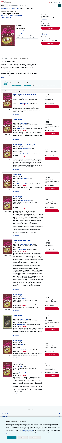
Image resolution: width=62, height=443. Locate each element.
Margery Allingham (16, 85)
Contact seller (16, 114)
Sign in (55, 2)
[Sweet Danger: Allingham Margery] (7, 308)
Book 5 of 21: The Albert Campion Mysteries (11, 15)
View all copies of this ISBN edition (24, 33)
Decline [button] (22, 437)
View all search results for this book (31, 402)
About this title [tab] (13, 58)
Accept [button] (11, 437)
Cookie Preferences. (28, 430)
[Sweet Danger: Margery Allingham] (7, 210)
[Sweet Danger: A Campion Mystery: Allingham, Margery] (7, 107)
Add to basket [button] (50, 28)
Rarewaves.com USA (22, 206)
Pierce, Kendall (27, 85)
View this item (44, 19)
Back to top (31, 409)
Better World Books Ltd (23, 153)
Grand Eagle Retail (21, 249)
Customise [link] (35, 437)
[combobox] (33, 5)
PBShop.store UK (21, 183)
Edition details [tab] (24, 58)
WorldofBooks (20, 128)
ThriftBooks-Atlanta (22, 103)
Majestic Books (20, 304)
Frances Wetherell (21, 324)
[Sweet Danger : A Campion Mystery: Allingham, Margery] (7, 158)
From (20, 36)
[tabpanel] (19, 69)
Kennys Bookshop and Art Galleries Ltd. (27, 372)
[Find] (59, 5)
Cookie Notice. (11, 432)
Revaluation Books (21, 349)
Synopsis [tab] (4, 58)
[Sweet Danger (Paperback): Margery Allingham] (7, 253)
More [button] (3, 77)
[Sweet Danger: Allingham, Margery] (7, 132)
